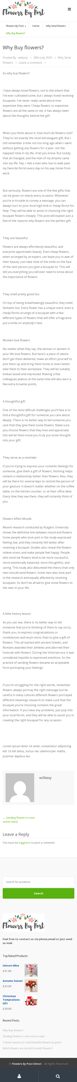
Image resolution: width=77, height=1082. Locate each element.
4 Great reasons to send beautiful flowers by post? (32, 1042)
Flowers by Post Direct (27, 1063)
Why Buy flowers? (13, 1030)
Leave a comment (30, 63)
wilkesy (23, 58)
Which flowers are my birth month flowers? (27, 1048)
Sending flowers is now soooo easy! (23, 1036)
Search (38, 893)
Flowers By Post (15, 26)
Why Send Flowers (56, 26)
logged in (24, 842)
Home (35, 26)
